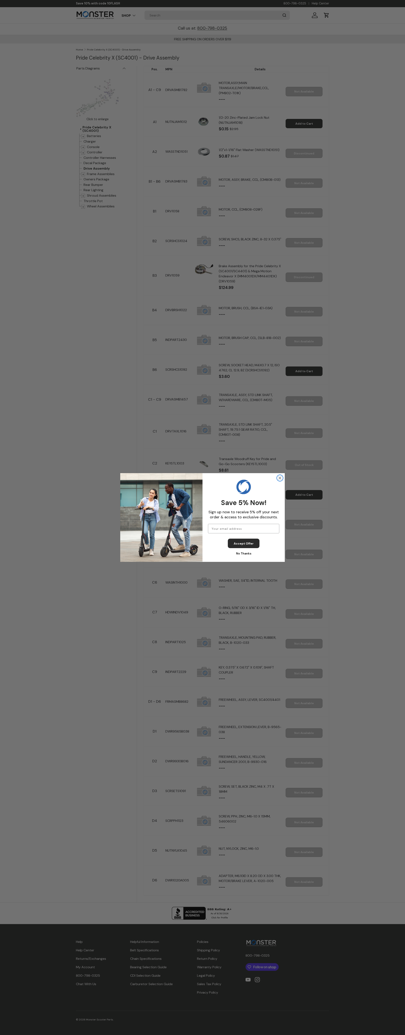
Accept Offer (244, 543)
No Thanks (243, 553)
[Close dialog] (280, 478)
